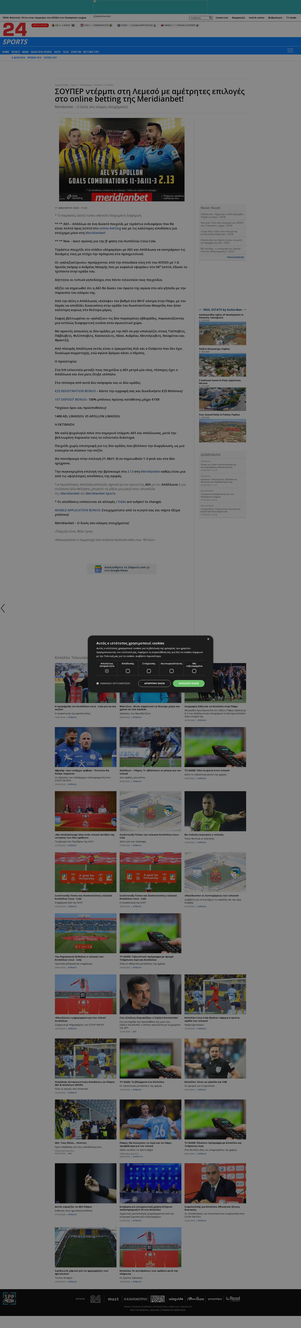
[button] (113, 683)
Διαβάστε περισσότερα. (148, 656)
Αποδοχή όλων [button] (189, 683)
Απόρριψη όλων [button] (154, 683)
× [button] (208, 639)
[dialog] (150, 663)
